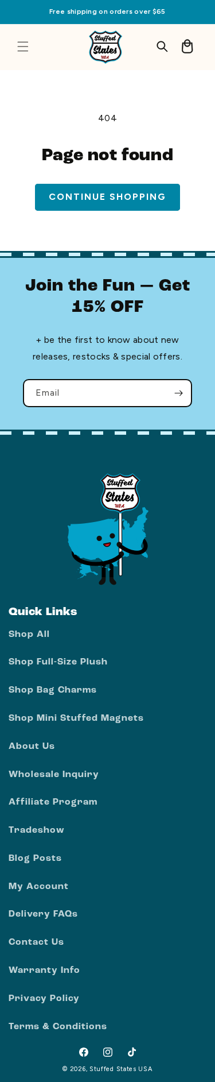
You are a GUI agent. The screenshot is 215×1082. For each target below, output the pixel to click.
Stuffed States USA (121, 1069)
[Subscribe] (178, 393)
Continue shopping (107, 196)
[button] (23, 46)
